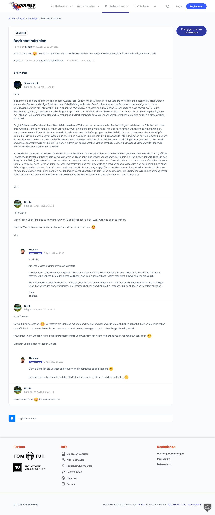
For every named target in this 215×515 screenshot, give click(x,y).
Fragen (21, 18)
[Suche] (167, 6)
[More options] (155, 6)
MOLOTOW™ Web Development (184, 504)
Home (11, 18)
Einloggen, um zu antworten (191, 31)
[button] (207, 507)
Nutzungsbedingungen (170, 453)
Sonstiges (33, 18)
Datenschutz (164, 464)
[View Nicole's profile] (18, 204)
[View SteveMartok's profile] (18, 85)
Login (179, 6)
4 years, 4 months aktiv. (51, 60)
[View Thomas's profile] (23, 251)
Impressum (163, 458)
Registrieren (196, 6)
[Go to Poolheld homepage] (25, 6)
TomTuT (141, 504)
